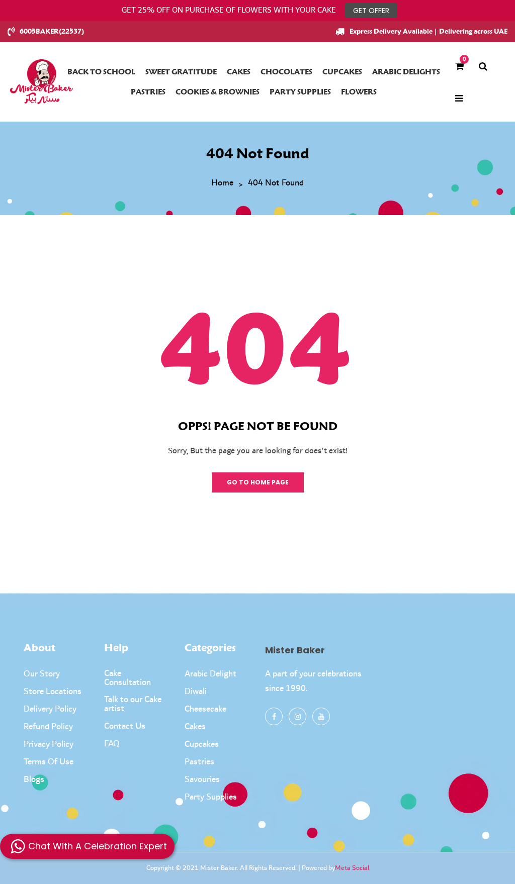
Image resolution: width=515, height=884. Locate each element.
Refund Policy (48, 726)
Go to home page (258, 482)
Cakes (195, 726)
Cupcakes (202, 744)
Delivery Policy (50, 709)
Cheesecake (205, 709)
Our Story (42, 673)
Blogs (34, 779)
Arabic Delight (210, 673)
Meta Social (352, 867)
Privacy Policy (48, 744)
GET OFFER (371, 11)
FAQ (112, 743)
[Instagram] (297, 716)
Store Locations (52, 691)
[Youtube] (321, 716)
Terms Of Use (48, 761)
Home (222, 183)
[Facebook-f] (274, 716)
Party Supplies (211, 797)
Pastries (199, 761)
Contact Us (124, 726)
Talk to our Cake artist (132, 704)
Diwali (196, 691)
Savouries (202, 779)
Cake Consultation (127, 678)
